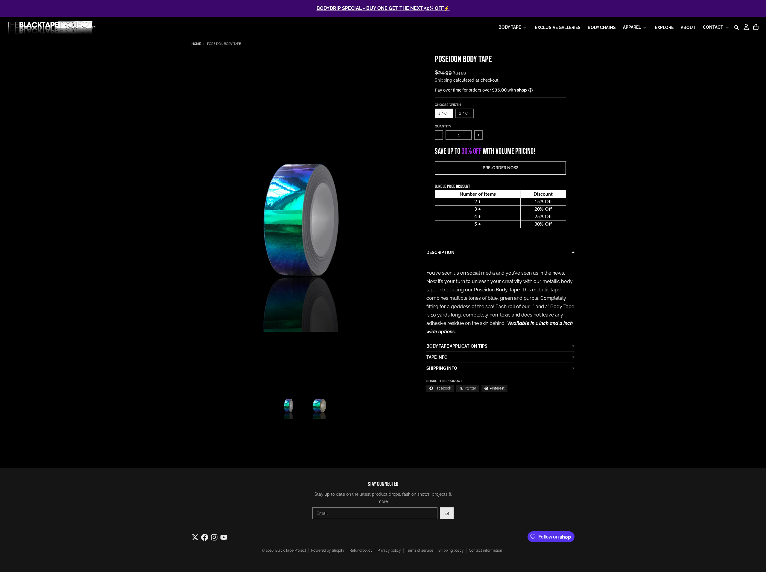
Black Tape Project (290, 550)
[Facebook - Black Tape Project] (204, 537)
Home (196, 44)
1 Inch (443, 113)
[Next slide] (340, 405)
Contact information (485, 550)
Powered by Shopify (327, 550)
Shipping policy (451, 550)
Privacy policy (389, 550)
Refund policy (361, 550)
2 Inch (464, 113)
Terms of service (419, 550)
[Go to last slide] (269, 405)
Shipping (443, 80)
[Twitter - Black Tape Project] (195, 537)
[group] (289, 405)
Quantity (443, 126)
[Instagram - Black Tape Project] (214, 537)
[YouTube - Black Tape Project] (223, 537)
